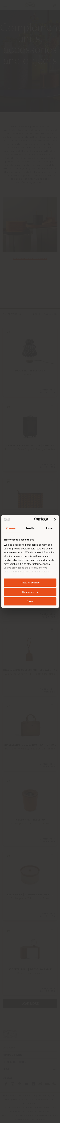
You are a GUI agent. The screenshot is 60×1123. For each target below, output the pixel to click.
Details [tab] (30, 528)
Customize (28, 592)
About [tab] (49, 528)
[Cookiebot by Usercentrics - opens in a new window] (35, 519)
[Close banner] (55, 519)
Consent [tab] (11, 528)
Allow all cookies (30, 582)
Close (30, 601)
